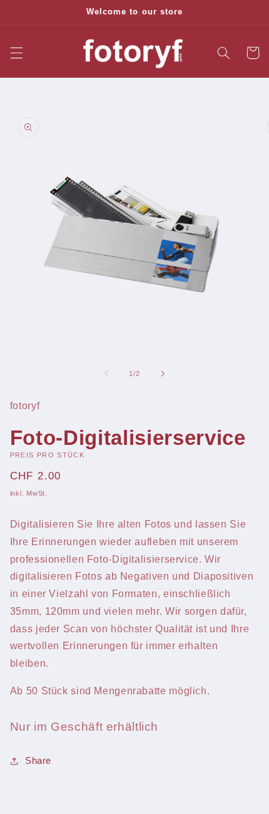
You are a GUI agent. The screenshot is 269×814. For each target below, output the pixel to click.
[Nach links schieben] (106, 373)
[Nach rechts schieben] (162, 373)
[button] (16, 52)
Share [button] (38, 761)
